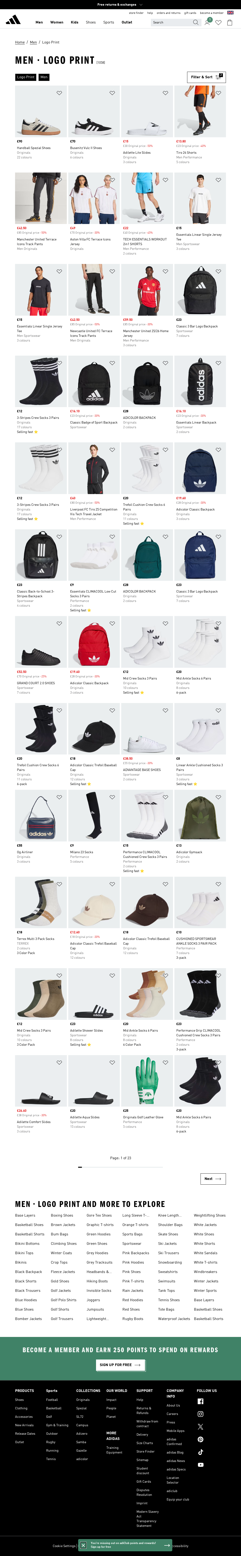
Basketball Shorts (29, 1234)
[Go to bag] (229, 22)
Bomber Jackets (28, 1319)
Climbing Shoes (64, 1244)
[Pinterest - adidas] (211, 1440)
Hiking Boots (97, 1281)
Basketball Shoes (29, 1225)
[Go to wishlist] (218, 22)
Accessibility (179, 1546)
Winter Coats (61, 1253)
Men (39, 22)
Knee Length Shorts (168, 1216)
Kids (74, 22)
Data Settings (87, 1546)
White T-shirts (205, 1263)
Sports (108, 22)
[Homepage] (13, 20)
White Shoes (204, 1234)
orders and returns (169, 13)
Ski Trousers (168, 1253)
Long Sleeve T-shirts (134, 1216)
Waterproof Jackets (174, 1319)
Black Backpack (28, 1272)
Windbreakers (205, 1272)
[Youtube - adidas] (211, 1465)
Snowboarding (170, 1263)
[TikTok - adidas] (211, 1452)
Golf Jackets (61, 1291)
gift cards (190, 13)
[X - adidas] (211, 1427)
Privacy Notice (123, 1546)
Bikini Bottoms (27, 1244)
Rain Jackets (132, 1291)
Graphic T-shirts (100, 1225)
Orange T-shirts (135, 1225)
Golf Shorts (60, 1310)
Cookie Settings (64, 1546)
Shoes (91, 22)
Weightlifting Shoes (210, 1216)
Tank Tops (166, 1291)
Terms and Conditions (152, 1546)
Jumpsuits (95, 1310)
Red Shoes (131, 1310)
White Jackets (205, 1225)
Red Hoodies (132, 1300)
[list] (101, 77)
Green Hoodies (99, 1234)
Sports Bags (132, 1234)
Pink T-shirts (133, 1281)
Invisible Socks (99, 1291)
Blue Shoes (24, 1310)
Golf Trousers (62, 1319)
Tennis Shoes (169, 1300)
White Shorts (204, 1244)
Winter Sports (205, 1291)
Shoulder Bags (170, 1225)
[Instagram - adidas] (211, 1414)
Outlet (127, 22)
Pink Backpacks (135, 1253)
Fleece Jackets (63, 1272)
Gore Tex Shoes (99, 1216)
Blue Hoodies (26, 1300)
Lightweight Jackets (96, 1319)
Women (56, 22)
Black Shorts (25, 1281)
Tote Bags (166, 1310)
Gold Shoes (60, 1281)
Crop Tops (59, 1263)
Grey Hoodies (97, 1253)
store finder (136, 13)
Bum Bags (59, 1234)
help (150, 13)
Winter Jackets (206, 1281)
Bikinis (21, 1263)
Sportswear (131, 1244)
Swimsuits (166, 1281)
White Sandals (205, 1253)
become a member (212, 13)
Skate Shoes (168, 1234)
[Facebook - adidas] (211, 1402)
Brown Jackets (63, 1225)
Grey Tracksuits (99, 1263)
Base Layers (25, 1216)
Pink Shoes (131, 1272)
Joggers (93, 1300)
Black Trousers (27, 1291)
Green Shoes (97, 1244)
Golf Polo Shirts (63, 1300)
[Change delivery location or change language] (230, 13)
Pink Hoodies (133, 1263)
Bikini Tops (24, 1253)
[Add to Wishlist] (59, 93)
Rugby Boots (132, 1319)
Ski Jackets (167, 1244)
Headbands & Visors (98, 1272)
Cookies (105, 1546)
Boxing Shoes (62, 1216)
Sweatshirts (168, 1272)
